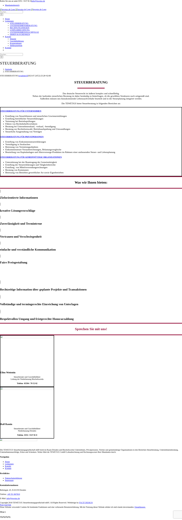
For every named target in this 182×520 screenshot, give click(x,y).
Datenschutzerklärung (13, 478)
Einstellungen (140, 507)
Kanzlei (8, 466)
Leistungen (9, 464)
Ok (147, 507)
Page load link (5, 505)
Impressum (9, 480)
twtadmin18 (23, 76)
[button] (20, 111)
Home (7, 462)
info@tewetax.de (38, 1)
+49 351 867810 (13, 494)
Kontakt (8, 468)
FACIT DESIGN (86, 503)
